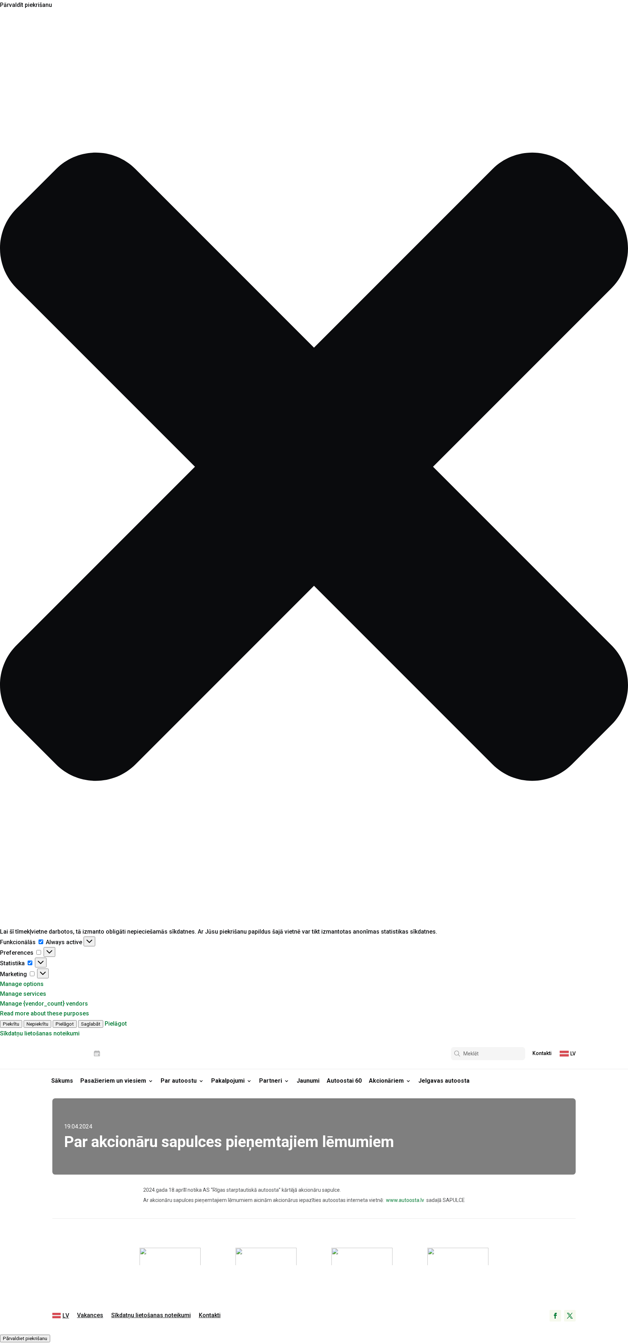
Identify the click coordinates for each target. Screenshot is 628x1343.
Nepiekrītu (37, 1024)
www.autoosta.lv (404, 1200)
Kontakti (542, 1053)
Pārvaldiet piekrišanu (25, 1338)
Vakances (90, 1316)
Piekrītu (11, 1024)
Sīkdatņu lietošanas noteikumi (40, 1033)
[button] (314, 468)
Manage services (23, 993)
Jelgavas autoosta (444, 1080)
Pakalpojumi (228, 1080)
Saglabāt (90, 1024)
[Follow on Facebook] (555, 1316)
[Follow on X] (570, 1316)
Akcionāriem (386, 1080)
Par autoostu (179, 1080)
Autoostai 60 (344, 1080)
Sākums (62, 1080)
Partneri (270, 1080)
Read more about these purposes (44, 1013)
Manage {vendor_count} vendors (44, 1003)
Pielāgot (65, 1024)
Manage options (22, 984)
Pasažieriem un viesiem (113, 1080)
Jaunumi (308, 1080)
